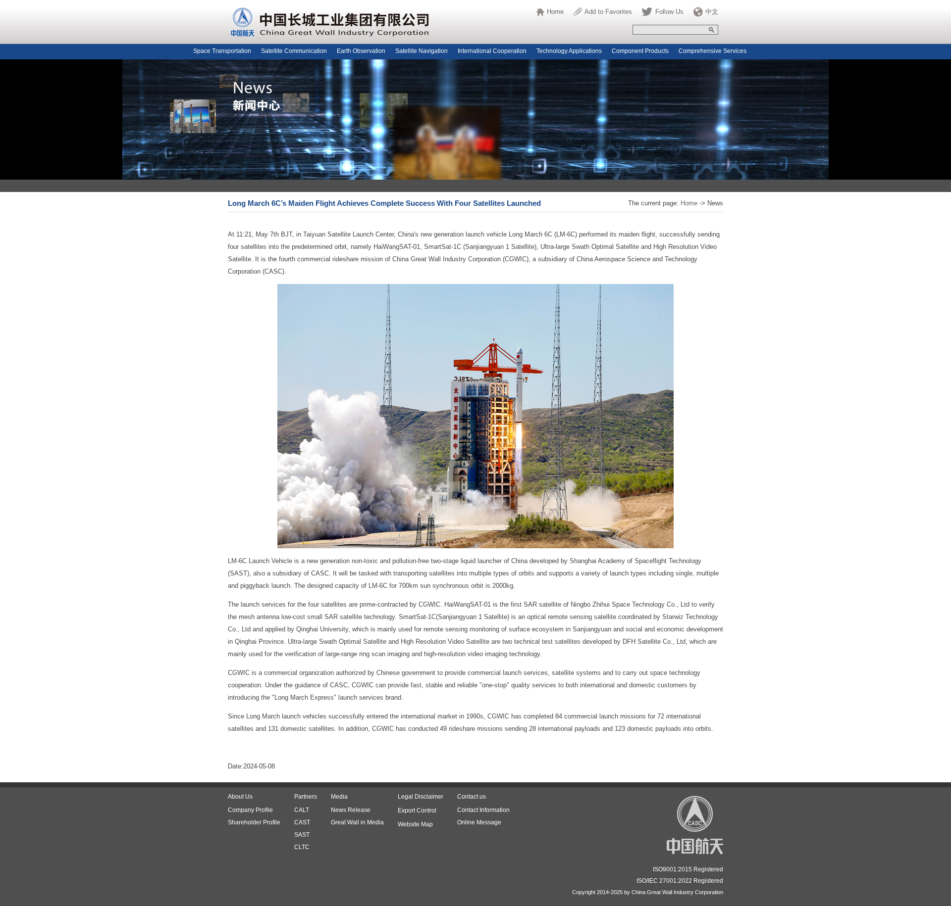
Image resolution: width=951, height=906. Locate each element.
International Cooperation (492, 51)
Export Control (417, 810)
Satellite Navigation (421, 51)
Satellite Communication (294, 51)
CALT (301, 810)
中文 (711, 11)
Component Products (640, 51)
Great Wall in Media (357, 822)
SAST (302, 834)
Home (555, 11)
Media (339, 796)
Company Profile (250, 810)
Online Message (479, 822)
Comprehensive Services (712, 51)
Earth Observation (361, 51)
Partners (305, 796)
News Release (350, 810)
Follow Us (669, 11)
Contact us (471, 796)
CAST (302, 822)
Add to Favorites (608, 11)
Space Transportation (222, 51)
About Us (240, 796)
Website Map (415, 824)
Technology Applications (569, 51)
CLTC (302, 847)
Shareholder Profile (254, 822)
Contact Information (483, 810)
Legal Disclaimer (420, 796)
